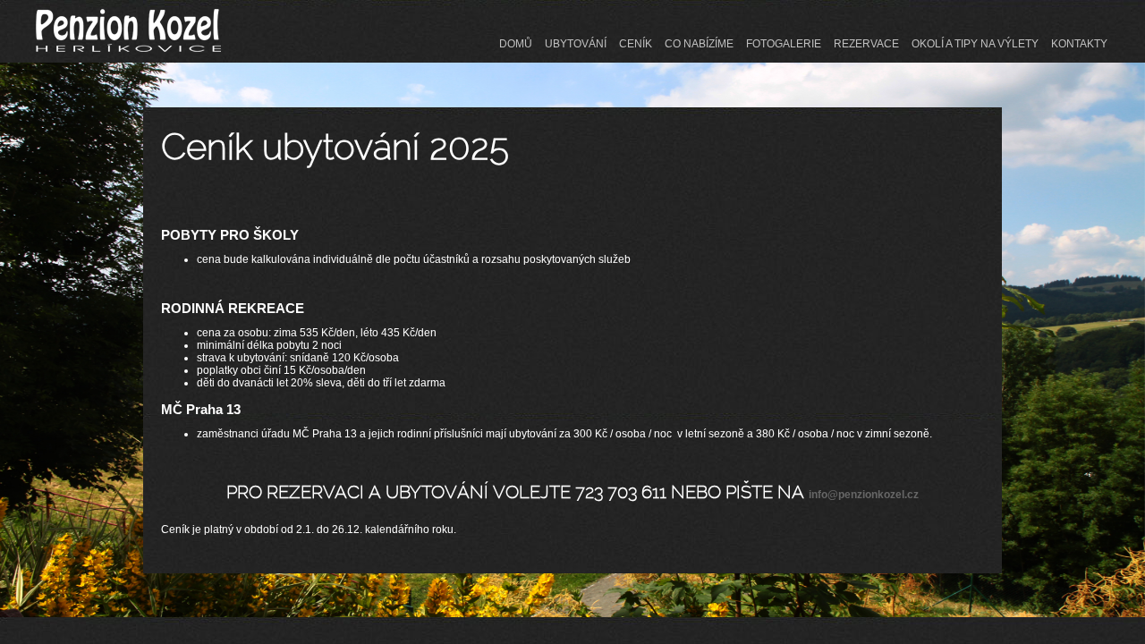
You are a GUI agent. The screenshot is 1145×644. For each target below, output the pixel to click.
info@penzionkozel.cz (864, 494)
